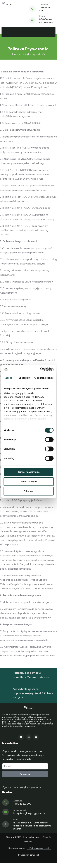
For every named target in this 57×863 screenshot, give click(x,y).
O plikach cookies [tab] (44, 377)
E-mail (42, 16)
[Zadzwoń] (32, 8)
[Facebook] (21, 737)
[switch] (49, 439)
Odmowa (28, 491)
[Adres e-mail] (5, 812)
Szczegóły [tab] (24, 377)
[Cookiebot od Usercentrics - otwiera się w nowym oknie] (41, 369)
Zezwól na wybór (28, 481)
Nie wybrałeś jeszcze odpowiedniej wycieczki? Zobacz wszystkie (33, 693)
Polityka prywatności (39, 848)
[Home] (7, 4)
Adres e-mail (19, 810)
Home (14, 53)
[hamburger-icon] (6, 32)
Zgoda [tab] (8, 377)
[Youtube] (36, 737)
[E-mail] (32, 20)
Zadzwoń (43, 4)
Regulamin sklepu (17, 848)
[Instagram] (28, 737)
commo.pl (34, 855)
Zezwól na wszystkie (29, 472)
